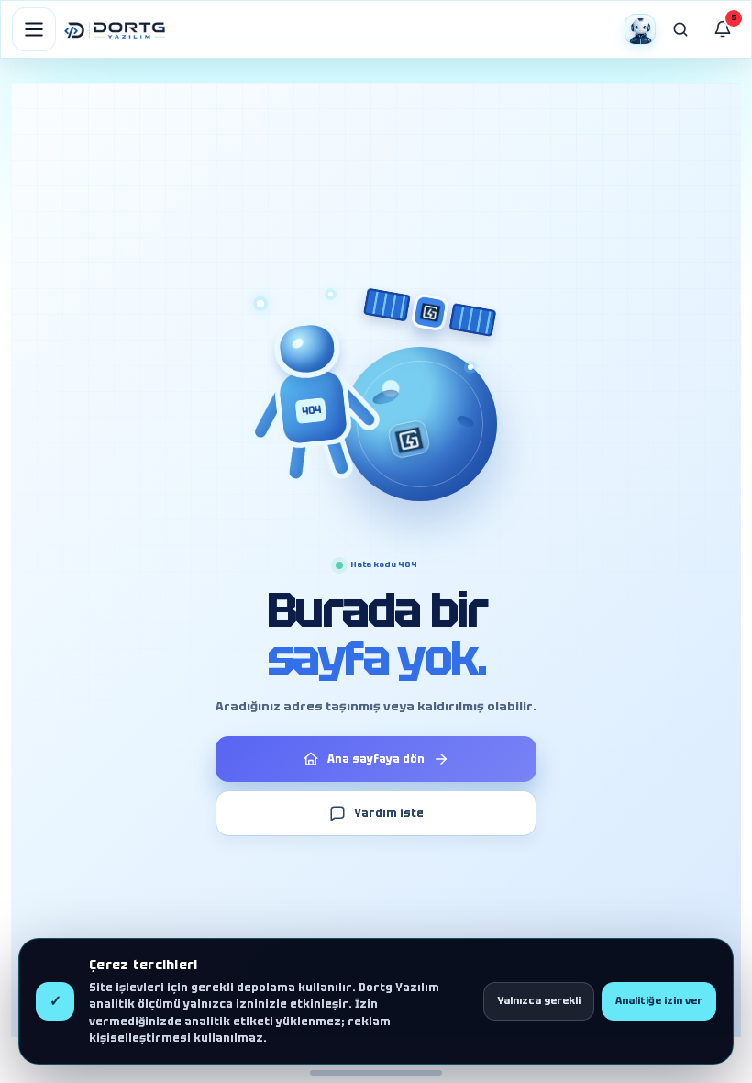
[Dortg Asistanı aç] (640, 29)
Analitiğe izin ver (658, 1000)
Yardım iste (389, 813)
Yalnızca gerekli (539, 1000)
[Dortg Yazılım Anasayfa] (114, 29)
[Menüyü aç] (34, 29)
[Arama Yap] (680, 29)
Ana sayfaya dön (376, 759)
